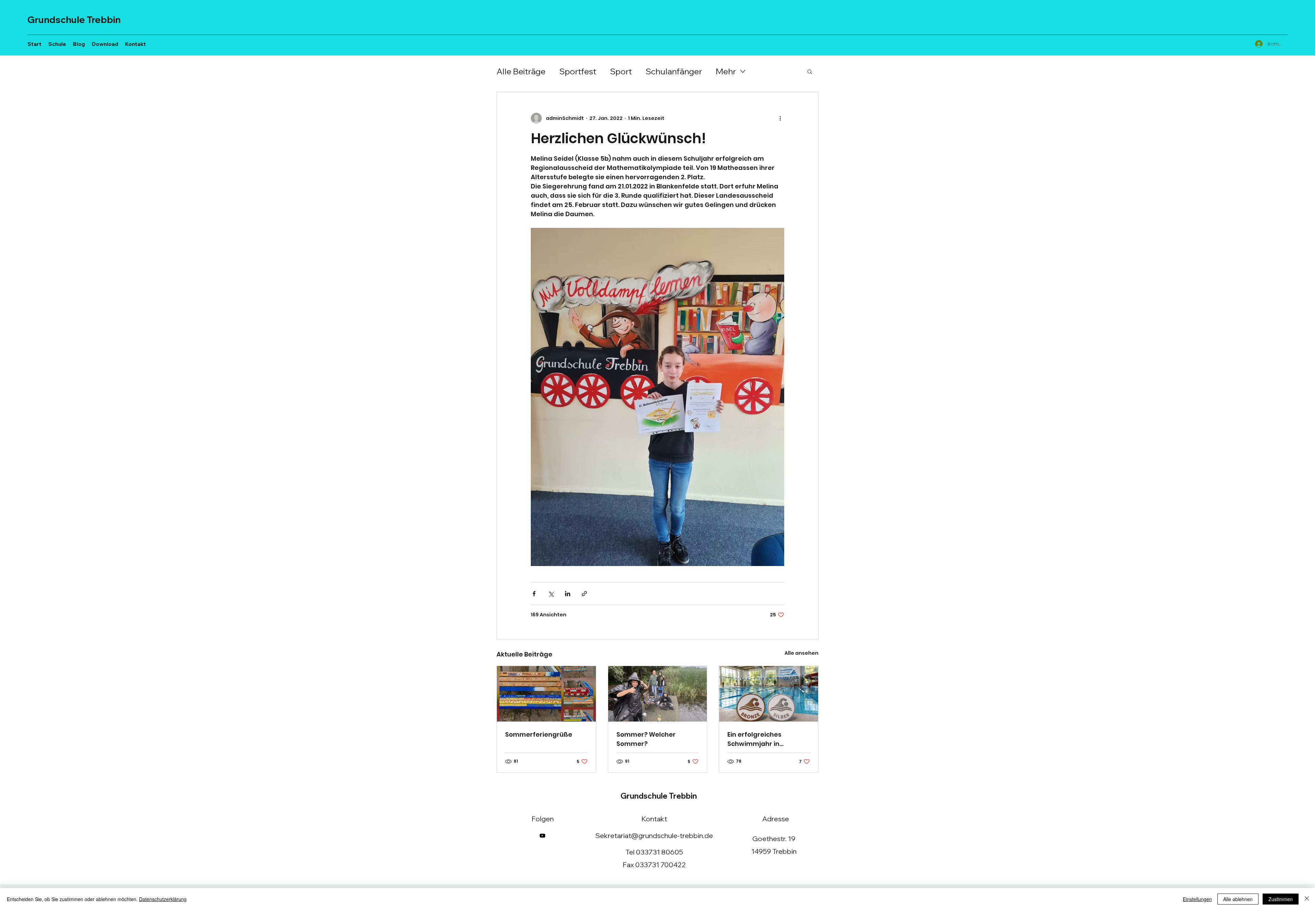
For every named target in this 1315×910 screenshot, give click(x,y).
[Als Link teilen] (584, 593)
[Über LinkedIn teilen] (567, 593)
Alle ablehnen (1238, 899)
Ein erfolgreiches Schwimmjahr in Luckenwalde (754, 739)
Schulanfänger (674, 71)
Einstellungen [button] (1197, 899)
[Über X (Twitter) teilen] (551, 593)
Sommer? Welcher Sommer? (646, 739)
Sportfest (577, 71)
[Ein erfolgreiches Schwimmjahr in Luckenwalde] (768, 694)
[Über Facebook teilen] (534, 593)
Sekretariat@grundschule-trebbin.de (654, 835)
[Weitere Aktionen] (780, 118)
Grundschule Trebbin (74, 19)
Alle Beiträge (521, 71)
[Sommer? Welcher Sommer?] (657, 694)
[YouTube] (542, 835)
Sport (621, 71)
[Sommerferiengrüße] (546, 694)
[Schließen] (1307, 899)
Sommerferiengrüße (538, 734)
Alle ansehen (801, 653)
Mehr (726, 71)
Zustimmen (1280, 899)
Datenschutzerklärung (163, 899)
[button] (809, 71)
